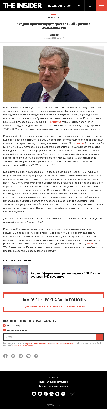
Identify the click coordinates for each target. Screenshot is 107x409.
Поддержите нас (59, 5)
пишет (80, 143)
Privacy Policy (16, 345)
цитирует (55, 121)
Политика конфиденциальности (54, 386)
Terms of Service (27, 345)
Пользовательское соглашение (53, 382)
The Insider (53, 34)
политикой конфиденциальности (63, 343)
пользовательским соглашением (38, 343)
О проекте (53, 377)
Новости (53, 17)
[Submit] (99, 337)
